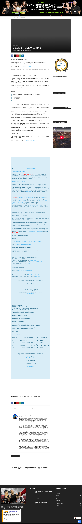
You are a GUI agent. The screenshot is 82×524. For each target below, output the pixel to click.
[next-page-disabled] (13, 481)
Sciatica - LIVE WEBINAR (36, 396)
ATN (40, 241)
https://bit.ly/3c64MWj (28, 66)
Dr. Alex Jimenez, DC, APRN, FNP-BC (34, 231)
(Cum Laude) (37, 276)
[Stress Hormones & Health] (44, 473)
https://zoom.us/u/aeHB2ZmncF (30, 140)
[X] (75, 15)
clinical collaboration (26, 211)
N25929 (28, 263)
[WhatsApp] (20, 56)
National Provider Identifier (17, 334)
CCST (32, 241)
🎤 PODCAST (57, 15)
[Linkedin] (71, 15)
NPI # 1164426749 (30, 293)
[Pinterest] (73, 15)
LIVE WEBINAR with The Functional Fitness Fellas (41, 409)
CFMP (37, 241)
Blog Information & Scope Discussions (19, 181)
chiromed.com (28, 191)
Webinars (17, 45)
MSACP (22, 241)
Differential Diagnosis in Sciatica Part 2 (42, 502)
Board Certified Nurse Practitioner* (25, 270)
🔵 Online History (23, 15)
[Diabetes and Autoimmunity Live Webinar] (44, 462)
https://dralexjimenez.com (23, 416)
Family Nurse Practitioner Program (35, 274)
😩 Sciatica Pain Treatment (42, 15)
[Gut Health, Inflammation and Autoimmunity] (31, 473)
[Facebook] (67, 15)
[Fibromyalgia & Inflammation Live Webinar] (17, 473)
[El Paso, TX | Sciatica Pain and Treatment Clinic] (41, 7)
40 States (39, 271)
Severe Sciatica (33, 199)
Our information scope (16, 203)
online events (16, 396)
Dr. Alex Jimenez (15, 241)
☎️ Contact (63, 15)
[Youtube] (77, 15)
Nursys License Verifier (26, 266)
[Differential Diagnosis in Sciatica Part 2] (31, 504)
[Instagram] (69, 15)
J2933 (33, 295)
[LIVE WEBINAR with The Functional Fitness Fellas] (31, 462)
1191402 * (31, 258)
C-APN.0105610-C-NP (37, 261)
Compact (18, 257)
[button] (79, 15)
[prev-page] (12, 481)
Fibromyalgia (22, 200)
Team (16, 15)
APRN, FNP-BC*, (27, 241)
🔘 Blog (51, 15)
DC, (19, 241)
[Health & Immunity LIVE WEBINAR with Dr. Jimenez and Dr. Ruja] (17, 462)
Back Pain (43, 197)
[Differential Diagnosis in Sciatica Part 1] (31, 498)
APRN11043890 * (33, 260)
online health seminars (23, 396)
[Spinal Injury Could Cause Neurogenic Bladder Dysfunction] (31, 493)
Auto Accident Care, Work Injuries (26, 197)
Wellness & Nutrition (37, 196)
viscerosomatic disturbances (35, 205)
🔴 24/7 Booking (31, 15)
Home (12, 15)
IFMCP (34, 241)
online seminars (30, 396)
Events (15, 17)
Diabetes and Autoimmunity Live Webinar (18, 409)
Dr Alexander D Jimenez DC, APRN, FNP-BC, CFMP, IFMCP (22, 50)
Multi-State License (23, 271)
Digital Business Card (30, 284)
